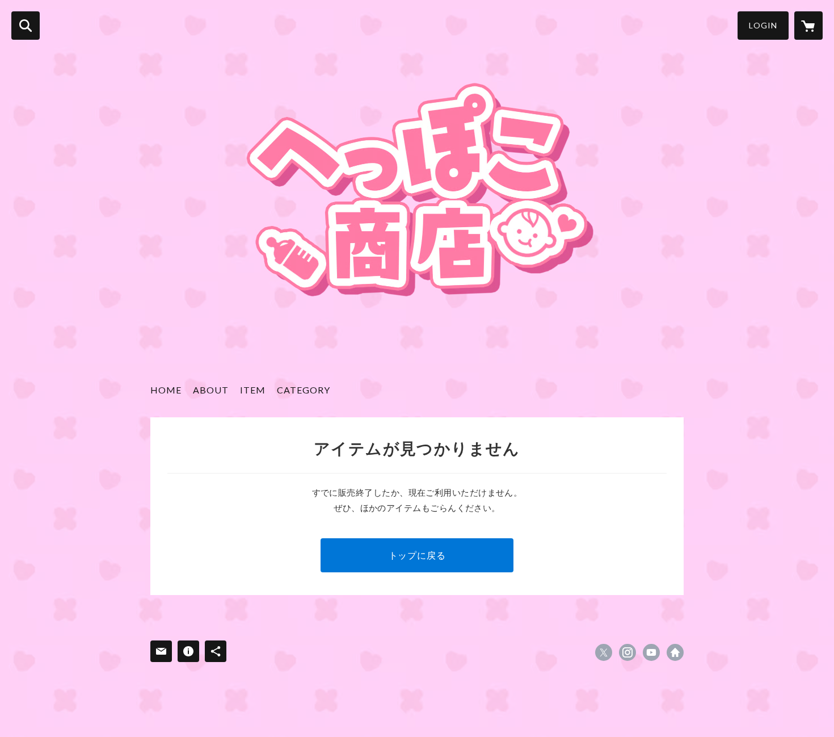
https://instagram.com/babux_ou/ (627, 652)
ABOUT (211, 389)
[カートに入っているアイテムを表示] (808, 25)
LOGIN (763, 25)
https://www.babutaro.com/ (675, 652)
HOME (166, 389)
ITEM (253, 389)
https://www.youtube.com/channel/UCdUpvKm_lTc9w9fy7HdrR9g (651, 652)
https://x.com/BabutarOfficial (603, 652)
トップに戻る (417, 555)
